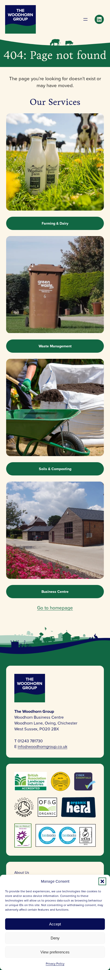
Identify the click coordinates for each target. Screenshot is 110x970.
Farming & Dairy (55, 223)
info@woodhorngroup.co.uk (42, 746)
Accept (55, 924)
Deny (55, 938)
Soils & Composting (55, 468)
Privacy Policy (55, 963)
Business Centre (55, 591)
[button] (102, 881)
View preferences (55, 952)
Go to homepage (55, 607)
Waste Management (55, 346)
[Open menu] (85, 19)
